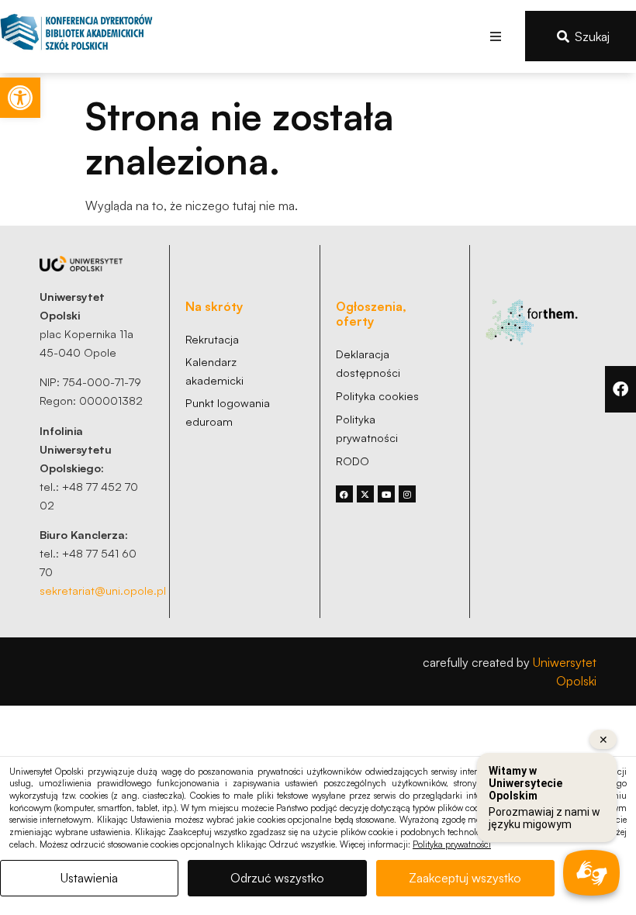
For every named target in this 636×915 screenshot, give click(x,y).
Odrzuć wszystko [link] (277, 878)
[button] (496, 36)
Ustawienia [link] (89, 878)
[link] (20, 98)
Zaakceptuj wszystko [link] (465, 878)
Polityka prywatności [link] (452, 844)
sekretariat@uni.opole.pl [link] (103, 590)
